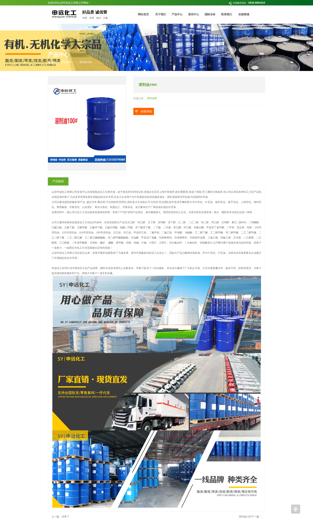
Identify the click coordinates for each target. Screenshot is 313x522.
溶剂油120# (245, 516)
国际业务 (210, 14)
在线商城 (243, 14)
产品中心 (177, 14)
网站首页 (143, 14)
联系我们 (226, 14)
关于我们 (160, 14)
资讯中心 (193, 14)
